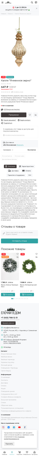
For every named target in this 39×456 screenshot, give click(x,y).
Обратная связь (6, 405)
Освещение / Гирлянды (9, 368)
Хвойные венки (6, 357)
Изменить (20, 145)
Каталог (10, 13)
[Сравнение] (35, 114)
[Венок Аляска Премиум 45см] (10, 266)
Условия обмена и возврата (11, 397)
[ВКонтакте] (8, 427)
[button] (12, 298)
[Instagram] (3, 427)
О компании (5, 377)
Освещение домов (7, 391)
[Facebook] (25, 427)
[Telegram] (14, 427)
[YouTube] (19, 427)
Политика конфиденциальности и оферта (16, 411)
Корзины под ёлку (7, 362)
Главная (3, 13)
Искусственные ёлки (8, 354)
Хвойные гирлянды (8, 359)
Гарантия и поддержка (16, 175)
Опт (29, 175)
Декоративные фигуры (9, 159)
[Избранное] (29, 114)
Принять (9, 444)
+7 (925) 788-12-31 (9, 318)
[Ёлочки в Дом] (8, 2)
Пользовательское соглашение (12, 408)
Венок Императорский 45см (28, 286)
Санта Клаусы (6, 371)
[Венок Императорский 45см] (29, 266)
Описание (11, 166)
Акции (3, 388)
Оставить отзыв (19, 241)
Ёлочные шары (19, 156)
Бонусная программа (8, 400)
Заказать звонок (8, 323)
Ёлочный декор (7, 156)
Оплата (28, 171)
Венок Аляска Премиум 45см (9, 286)
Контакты (4, 380)
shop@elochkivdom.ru (11, 328)
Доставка (15, 171)
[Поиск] (32, 2)
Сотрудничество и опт (9, 394)
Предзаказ (14, 115)
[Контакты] (36, 2)
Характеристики (28, 166)
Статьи (3, 402)
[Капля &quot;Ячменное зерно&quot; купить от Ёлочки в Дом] (19, 45)
